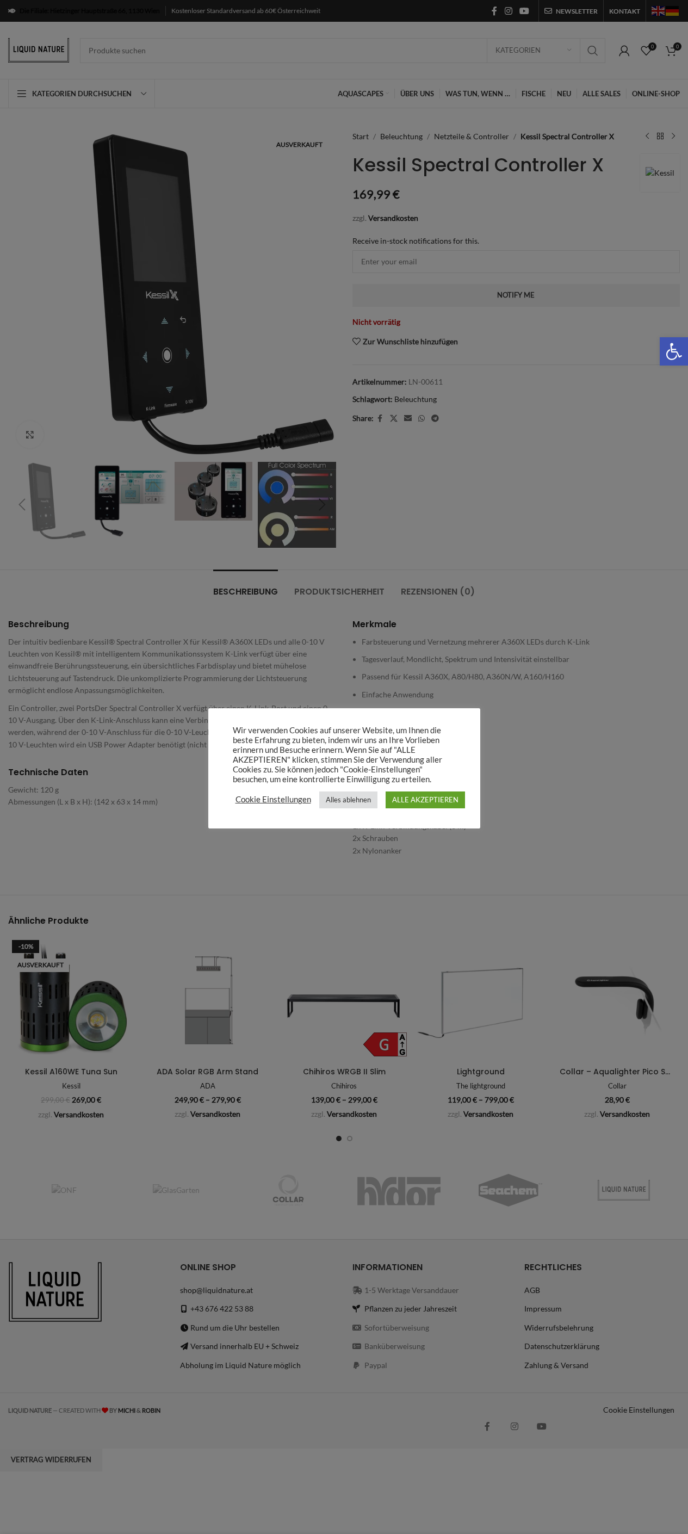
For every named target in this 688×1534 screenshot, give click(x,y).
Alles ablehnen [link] (348, 799)
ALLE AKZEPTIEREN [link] (425, 799)
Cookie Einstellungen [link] (273, 799)
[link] (674, 351)
